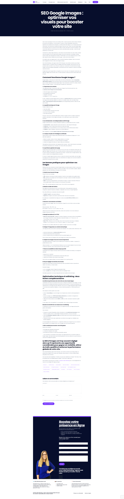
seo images (63, 369)
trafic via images (77, 369)
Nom (44, 395)
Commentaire (45, 383)
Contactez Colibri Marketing (64, 360)
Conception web (60, 483)
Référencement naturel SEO (62, 484)
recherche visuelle (46, 369)
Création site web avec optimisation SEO (58, 30)
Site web (70, 395)
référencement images (55, 369)
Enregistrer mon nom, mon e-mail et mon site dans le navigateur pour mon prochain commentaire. (58, 400)
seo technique (69, 369)
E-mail (57, 395)
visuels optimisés (46, 371)
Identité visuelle (59, 485)
